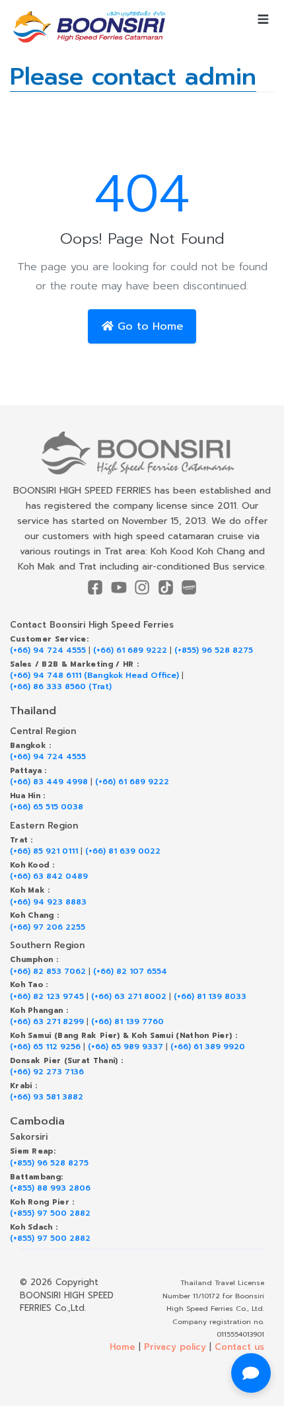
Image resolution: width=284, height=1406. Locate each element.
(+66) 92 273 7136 (47, 1072)
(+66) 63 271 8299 (47, 1021)
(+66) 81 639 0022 (122, 851)
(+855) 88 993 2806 (50, 1188)
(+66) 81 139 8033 (210, 996)
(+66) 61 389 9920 (207, 1047)
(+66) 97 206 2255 (47, 927)
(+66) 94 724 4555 (48, 650)
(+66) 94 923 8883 (48, 902)
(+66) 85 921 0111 (44, 851)
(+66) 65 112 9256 (45, 1047)
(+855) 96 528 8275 (213, 650)
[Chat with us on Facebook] (251, 1373)
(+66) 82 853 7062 (48, 971)
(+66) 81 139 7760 (127, 1021)
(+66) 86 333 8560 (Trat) (61, 686)
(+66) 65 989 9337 (125, 1047)
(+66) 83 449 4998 (49, 782)
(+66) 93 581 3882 (46, 1097)
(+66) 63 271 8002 (128, 996)
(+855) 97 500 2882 (50, 1213)
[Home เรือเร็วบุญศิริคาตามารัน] (142, 452)
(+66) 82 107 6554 (130, 971)
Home (122, 1347)
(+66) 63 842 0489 (49, 876)
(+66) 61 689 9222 (130, 650)
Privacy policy (175, 1347)
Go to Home (148, 326)
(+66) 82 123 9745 (47, 996)
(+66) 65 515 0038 (46, 807)
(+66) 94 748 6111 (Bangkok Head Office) (94, 675)
